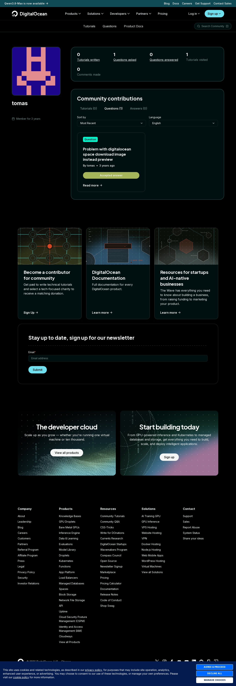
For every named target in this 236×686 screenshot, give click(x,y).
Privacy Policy (26, 572)
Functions (65, 566)
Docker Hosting (151, 544)
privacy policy (93, 669)
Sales (186, 521)
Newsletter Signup (111, 566)
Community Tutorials (112, 516)
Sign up (213, 13)
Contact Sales (223, 3)
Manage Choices (214, 680)
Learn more (100, 312)
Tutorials (89, 26)
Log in (192, 13)
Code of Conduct (111, 600)
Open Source (108, 560)
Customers (24, 538)
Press (21, 560)
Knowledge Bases (70, 516)
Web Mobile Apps (152, 555)
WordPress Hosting (153, 560)
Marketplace (108, 572)
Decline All (214, 673)
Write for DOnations (112, 532)
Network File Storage (72, 600)
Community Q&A (110, 521)
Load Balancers (68, 577)
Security (23, 577)
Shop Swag (107, 605)
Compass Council (110, 555)
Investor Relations (28, 583)
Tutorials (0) (88, 108)
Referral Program (28, 549)
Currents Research (111, 538)
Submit (37, 370)
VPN (144, 538)
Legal (21, 566)
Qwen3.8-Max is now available (24, 3)
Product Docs (133, 26)
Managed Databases (71, 583)
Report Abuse (191, 527)
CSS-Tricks (107, 527)
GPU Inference (150, 521)
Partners (23, 544)
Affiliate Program (28, 555)
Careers (187, 3)
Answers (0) (138, 108)
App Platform (67, 572)
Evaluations (66, 544)
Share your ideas (193, 538)
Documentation (109, 588)
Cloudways (65, 636)
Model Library (67, 549)
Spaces (63, 588)
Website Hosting (152, 532)
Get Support (203, 3)
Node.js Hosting (151, 549)
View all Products (69, 642)
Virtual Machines (152, 566)
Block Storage (67, 594)
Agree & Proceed (214, 667)
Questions (110, 26)
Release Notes (109, 594)
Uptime (63, 611)
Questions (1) (113, 108)
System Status (191, 532)
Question (90, 139)
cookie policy (21, 677)
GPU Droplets (67, 521)
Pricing (104, 577)
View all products (67, 453)
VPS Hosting (149, 527)
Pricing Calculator (111, 583)
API (61, 605)
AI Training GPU (151, 516)
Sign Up (29, 312)
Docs (176, 3)
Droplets (64, 555)
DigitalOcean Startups (113, 544)
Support (188, 516)
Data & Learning (68, 538)
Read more (91, 185)
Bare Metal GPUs (69, 527)
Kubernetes (66, 560)
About (21, 516)
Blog (167, 3)
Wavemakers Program (113, 549)
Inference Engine (69, 532)
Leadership (24, 521)
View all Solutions (152, 572)
